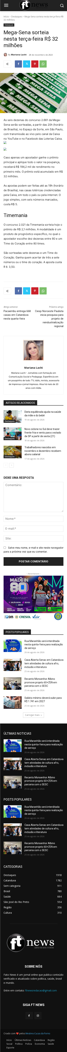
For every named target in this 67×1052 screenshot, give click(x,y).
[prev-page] (6, 465)
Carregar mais (32, 715)
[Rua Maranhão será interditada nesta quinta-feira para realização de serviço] (13, 645)
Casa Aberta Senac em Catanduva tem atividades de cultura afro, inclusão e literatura (43, 663)
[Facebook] (18, 64)
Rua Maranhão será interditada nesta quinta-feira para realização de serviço (43, 644)
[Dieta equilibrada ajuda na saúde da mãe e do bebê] (13, 416)
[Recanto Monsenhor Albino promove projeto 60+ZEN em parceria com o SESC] (13, 683)
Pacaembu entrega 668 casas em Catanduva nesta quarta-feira (17, 315)
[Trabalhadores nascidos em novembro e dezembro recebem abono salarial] (13, 452)
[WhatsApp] (43, 64)
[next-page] (11, 465)
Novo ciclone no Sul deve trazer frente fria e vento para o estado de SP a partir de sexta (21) (42, 432)
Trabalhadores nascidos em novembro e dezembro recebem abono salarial (42, 451)
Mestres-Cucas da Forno (38, 1033)
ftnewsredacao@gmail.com (41, 990)
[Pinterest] (34, 64)
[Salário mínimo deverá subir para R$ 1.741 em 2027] (13, 702)
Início (6, 16)
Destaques (16, 16)
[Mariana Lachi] (6, 54)
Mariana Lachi (19, 54)
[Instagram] (37, 1015)
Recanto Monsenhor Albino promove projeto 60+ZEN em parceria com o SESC (40, 682)
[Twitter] (26, 64)
